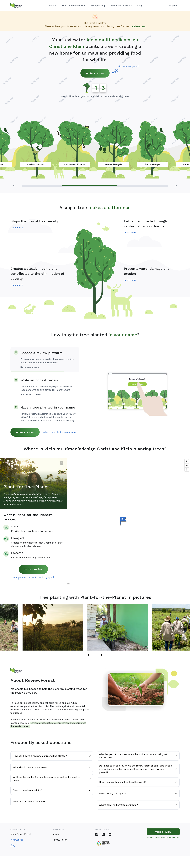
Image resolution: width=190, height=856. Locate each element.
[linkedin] (103, 834)
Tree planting (98, 5)
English (173, 5)
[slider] (95, 186)
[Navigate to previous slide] (88, 655)
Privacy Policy (60, 840)
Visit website (16, 840)
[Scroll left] (14, 185)
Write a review (95, 73)
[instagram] (110, 834)
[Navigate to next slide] (101, 655)
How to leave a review (29, 367)
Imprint (56, 834)
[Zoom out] (187, 465)
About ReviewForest (121, 5)
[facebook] (96, 834)
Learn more (16, 227)
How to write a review (73, 5)
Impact (52, 5)
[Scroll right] (175, 185)
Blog (12, 845)
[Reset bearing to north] (187, 469)
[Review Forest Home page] (16, 5)
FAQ (139, 5)
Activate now (138, 26)
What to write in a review (30, 394)
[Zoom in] (187, 461)
